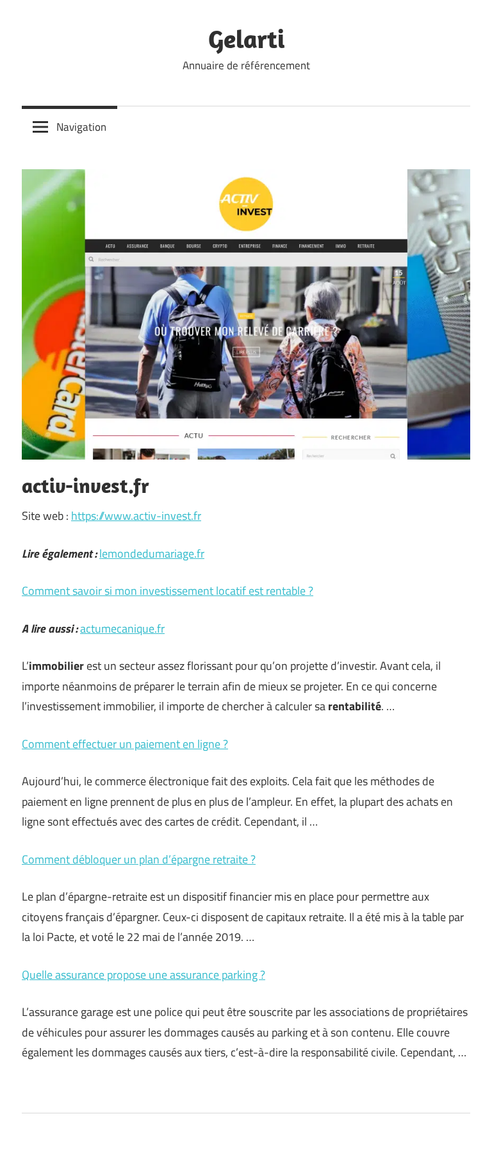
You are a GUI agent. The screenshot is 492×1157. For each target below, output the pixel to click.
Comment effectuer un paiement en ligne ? (125, 744)
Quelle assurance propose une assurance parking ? (143, 974)
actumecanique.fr (122, 628)
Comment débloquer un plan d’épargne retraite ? (139, 859)
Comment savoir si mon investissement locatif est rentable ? (167, 590)
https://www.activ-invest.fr (136, 515)
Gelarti (246, 38)
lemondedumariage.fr (151, 553)
